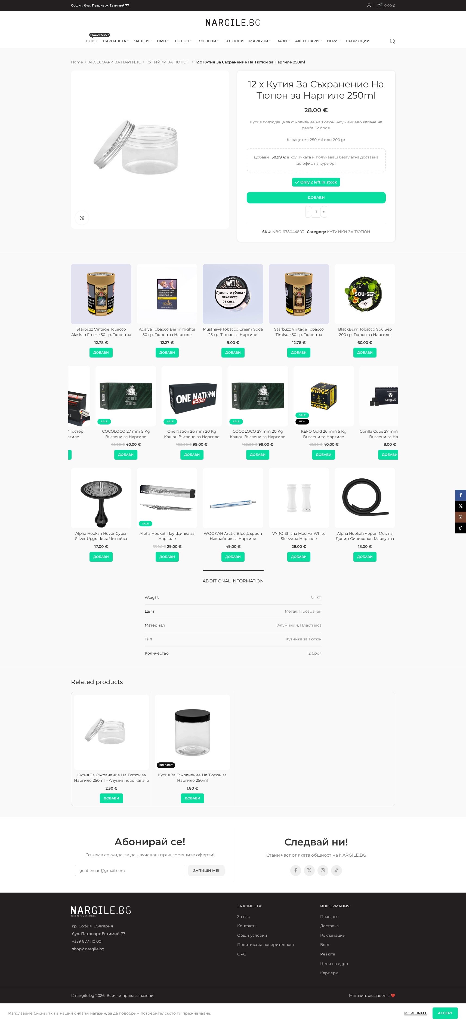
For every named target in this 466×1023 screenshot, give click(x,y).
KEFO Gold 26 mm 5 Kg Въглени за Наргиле (299, 434)
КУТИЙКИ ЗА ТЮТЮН (168, 62)
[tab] (233, 578)
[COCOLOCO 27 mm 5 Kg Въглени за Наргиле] (101, 396)
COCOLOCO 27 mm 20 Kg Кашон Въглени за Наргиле (233, 434)
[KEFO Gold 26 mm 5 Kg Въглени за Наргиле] (299, 396)
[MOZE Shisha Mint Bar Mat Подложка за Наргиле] (167, 498)
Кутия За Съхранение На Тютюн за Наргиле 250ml (192, 777)
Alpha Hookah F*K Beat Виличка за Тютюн (101, 536)
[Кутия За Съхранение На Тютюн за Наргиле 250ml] (192, 732)
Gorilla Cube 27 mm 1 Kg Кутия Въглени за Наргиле (365, 434)
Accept (445, 1013)
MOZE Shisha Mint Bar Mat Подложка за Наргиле (167, 536)
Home (77, 62)
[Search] (392, 41)
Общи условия (252, 935)
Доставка (329, 925)
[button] (88, 353)
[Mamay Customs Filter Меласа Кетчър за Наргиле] (365, 498)
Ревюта (327, 954)
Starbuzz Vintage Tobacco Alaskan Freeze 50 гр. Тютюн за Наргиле (88, 334)
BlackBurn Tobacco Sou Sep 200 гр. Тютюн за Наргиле (352, 332)
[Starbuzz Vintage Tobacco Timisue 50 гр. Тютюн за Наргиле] (286, 294)
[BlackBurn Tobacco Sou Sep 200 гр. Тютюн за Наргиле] (352, 294)
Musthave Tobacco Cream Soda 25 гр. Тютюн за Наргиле (220, 332)
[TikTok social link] (336, 870)
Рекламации (332, 935)
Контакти (246, 925)
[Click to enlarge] (82, 218)
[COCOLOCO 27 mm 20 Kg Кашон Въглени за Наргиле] (233, 396)
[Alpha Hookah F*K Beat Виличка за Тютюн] (101, 498)
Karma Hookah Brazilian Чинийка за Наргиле (233, 536)
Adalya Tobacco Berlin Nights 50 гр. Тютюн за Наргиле (154, 332)
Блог (325, 944)
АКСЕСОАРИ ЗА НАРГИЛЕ (114, 62)
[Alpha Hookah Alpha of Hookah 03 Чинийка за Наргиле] (299, 498)
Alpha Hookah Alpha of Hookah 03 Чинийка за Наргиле (299, 536)
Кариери (329, 972)
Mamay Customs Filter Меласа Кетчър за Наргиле (365, 536)
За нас (243, 916)
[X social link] (309, 870)
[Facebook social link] (295, 870)
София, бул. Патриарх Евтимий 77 (100, 5)
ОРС (241, 954)
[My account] (369, 5)
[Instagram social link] (322, 870)
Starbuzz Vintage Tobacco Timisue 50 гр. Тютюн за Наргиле (286, 334)
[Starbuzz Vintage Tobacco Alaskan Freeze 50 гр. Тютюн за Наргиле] (88, 294)
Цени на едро (334, 963)
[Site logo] (233, 22)
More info (415, 1013)
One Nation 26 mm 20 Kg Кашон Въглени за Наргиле (167, 434)
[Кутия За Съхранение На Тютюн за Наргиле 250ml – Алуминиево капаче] (111, 732)
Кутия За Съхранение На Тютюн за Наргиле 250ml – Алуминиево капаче (111, 777)
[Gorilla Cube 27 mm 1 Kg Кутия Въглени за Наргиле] (365, 396)
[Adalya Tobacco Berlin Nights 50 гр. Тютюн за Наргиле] (154, 294)
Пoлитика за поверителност (265, 944)
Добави (316, 197)
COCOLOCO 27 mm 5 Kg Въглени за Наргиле (101, 434)
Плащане (329, 916)
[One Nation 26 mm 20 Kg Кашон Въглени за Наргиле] (167, 396)
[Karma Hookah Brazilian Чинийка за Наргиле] (233, 498)
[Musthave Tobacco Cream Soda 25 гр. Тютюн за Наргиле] (220, 294)
